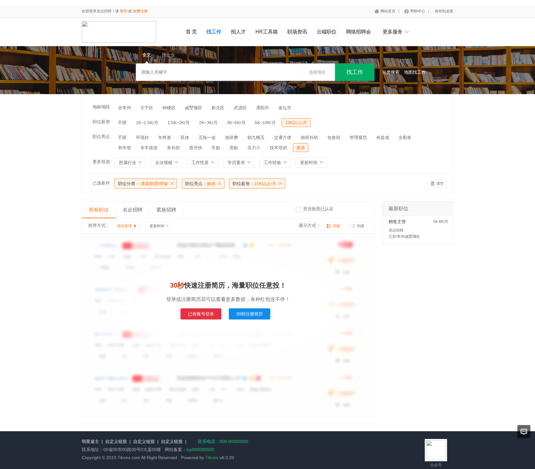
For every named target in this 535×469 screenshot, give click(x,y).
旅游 (300, 147)
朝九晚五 (256, 137)
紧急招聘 (166, 209)
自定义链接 (116, 441)
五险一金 (207, 137)
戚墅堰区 (193, 107)
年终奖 (164, 137)
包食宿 (333, 137)
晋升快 (195, 147)
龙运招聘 (396, 230)
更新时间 (157, 226)
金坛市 (284, 107)
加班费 (231, 137)
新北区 (217, 107)
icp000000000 (200, 449)
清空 (440, 183)
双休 (185, 137)
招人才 (238, 31)
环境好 (142, 137)
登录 (123, 11)
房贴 (233, 147)
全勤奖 (404, 137)
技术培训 (278, 147)
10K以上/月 (296, 122)
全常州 (124, 107)
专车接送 (149, 147)
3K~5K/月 (236, 122)
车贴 (215, 147)
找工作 (214, 31)
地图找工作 (415, 72)
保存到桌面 (444, 11)
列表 (360, 226)
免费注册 (140, 11)
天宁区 (146, 107)
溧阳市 (262, 107)
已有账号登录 (201, 313)
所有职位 (99, 209)
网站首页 (388, 11)
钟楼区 (169, 107)
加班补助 (309, 137)
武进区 (240, 107)
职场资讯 (297, 31)
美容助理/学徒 (143, 183)
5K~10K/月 (265, 122)
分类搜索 (390, 72)
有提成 (382, 137)
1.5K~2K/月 (178, 122)
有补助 (173, 147)
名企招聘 (132, 209)
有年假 (124, 147)
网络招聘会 (358, 31)
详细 (336, 226)
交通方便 (282, 137)
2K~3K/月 (208, 122)
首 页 (191, 31)
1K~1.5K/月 (147, 122)
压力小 (253, 147)
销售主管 (397, 221)
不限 (122, 122)
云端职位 (327, 31)
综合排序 (124, 226)
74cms (211, 457)
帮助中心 (417, 11)
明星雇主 (90, 441)
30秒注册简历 (249, 313)
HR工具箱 (266, 31)
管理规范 (358, 137)
